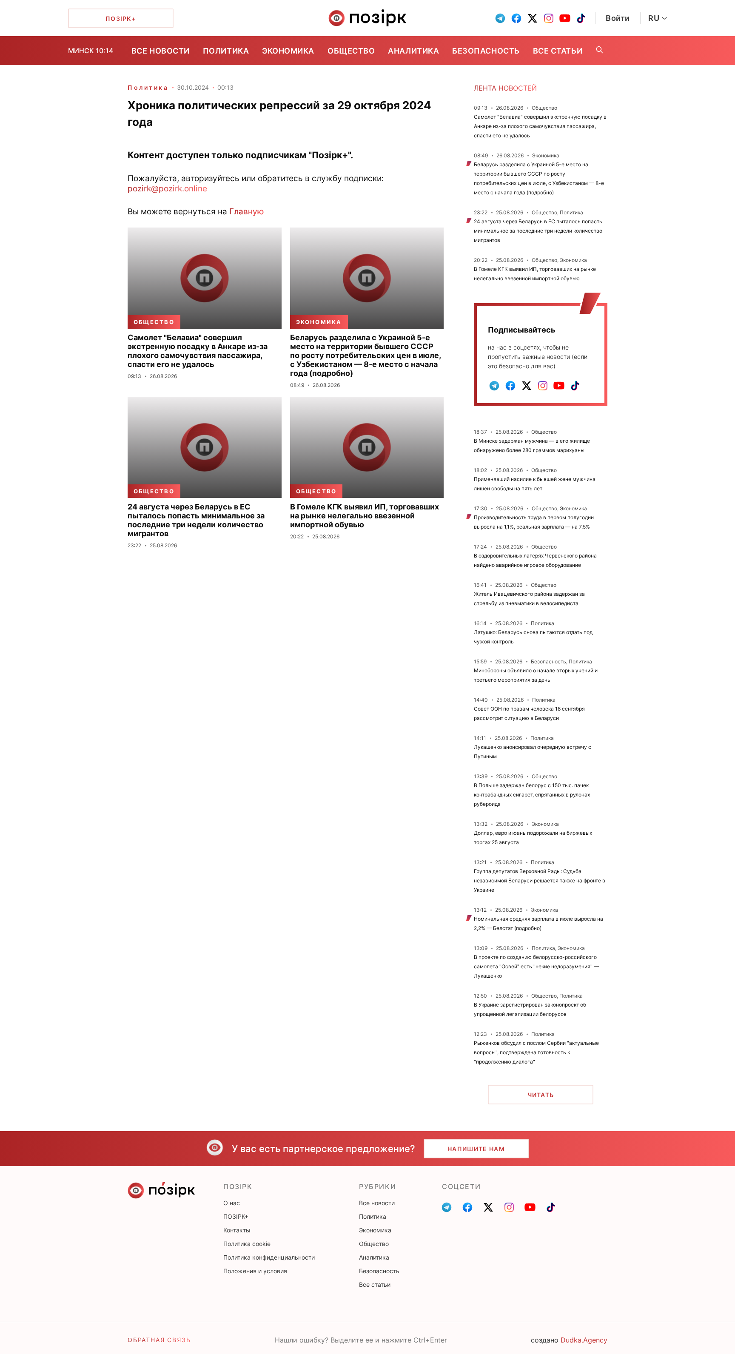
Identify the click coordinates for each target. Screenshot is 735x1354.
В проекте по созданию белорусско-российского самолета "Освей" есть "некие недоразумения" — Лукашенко (536, 966)
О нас (231, 1202)
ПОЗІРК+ (235, 1216)
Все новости (160, 50)
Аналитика (413, 50)
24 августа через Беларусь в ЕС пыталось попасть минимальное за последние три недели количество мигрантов (538, 230)
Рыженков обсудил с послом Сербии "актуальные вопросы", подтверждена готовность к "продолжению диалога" (536, 1052)
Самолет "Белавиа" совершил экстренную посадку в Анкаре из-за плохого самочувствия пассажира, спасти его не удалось (540, 126)
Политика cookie (247, 1243)
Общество (351, 50)
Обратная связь (159, 1339)
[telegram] (500, 18)
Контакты (237, 1230)
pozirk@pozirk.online (167, 188)
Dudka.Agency (584, 1340)
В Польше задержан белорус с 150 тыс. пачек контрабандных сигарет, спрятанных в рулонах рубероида (532, 794)
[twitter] (532, 18)
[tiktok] (581, 18)
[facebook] (516, 18)
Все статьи (557, 50)
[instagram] (548, 18)
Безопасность (485, 50)
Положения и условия (255, 1270)
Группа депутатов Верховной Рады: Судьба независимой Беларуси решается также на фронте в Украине (539, 880)
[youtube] (564, 18)
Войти (618, 18)
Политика (226, 50)
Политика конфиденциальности (269, 1257)
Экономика (288, 50)
